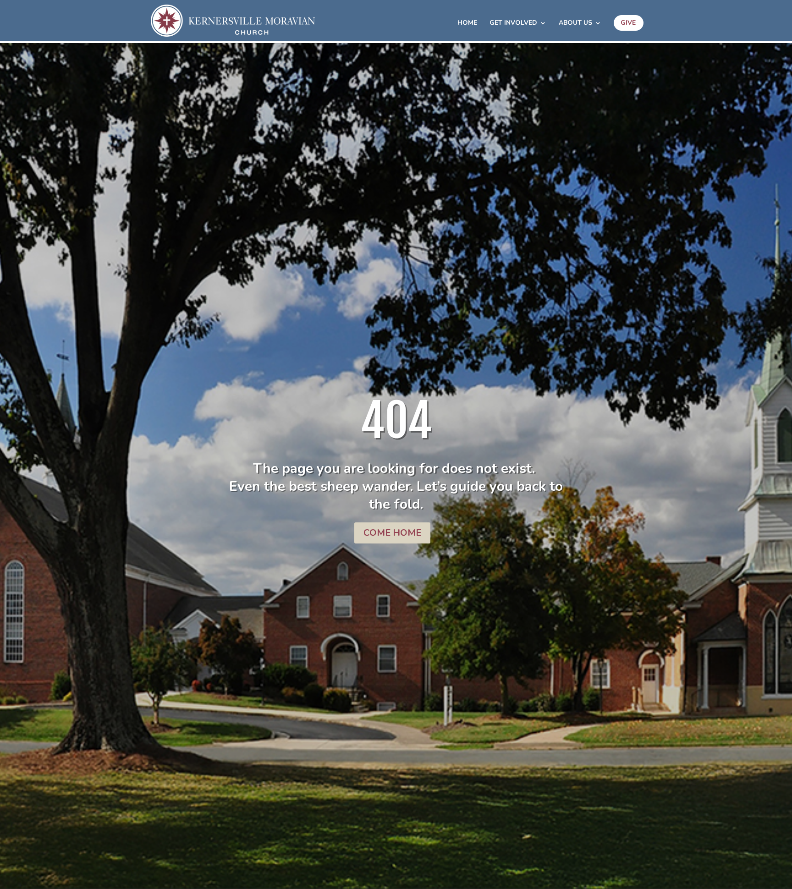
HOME (467, 23)
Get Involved (513, 23)
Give (628, 22)
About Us (575, 23)
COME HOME (392, 533)
